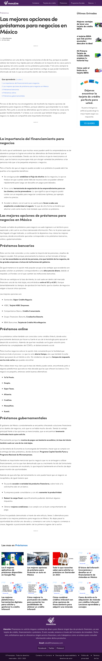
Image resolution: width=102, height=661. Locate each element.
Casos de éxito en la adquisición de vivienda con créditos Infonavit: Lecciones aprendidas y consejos (89, 602)
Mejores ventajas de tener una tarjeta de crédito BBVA (85, 25)
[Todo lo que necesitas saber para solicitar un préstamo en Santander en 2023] (64, 564)
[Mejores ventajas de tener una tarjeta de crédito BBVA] (98, 25)
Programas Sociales (78, 3)
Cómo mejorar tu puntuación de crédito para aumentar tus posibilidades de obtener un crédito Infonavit (37, 603)
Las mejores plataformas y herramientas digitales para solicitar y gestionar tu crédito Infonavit (11, 603)
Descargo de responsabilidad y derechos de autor (66, 656)
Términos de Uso (96, 656)
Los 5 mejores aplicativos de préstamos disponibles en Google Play (11, 571)
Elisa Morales (7, 38)
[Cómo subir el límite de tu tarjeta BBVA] (98, 71)
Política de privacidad (85, 656)
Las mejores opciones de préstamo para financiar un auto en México (37, 571)
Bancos (91, 3)
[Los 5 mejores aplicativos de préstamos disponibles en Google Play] (12, 564)
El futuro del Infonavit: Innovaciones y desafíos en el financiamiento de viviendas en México (88, 572)
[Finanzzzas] (11, 3)
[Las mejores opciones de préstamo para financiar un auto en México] (38, 564)
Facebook (42, 648)
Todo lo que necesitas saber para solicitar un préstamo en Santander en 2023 (64, 571)
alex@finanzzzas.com (54, 643)
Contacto (49, 655)
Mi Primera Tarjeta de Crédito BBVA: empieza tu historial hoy (83, 55)
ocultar (19, 79)
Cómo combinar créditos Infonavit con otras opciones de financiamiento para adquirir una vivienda (63, 602)
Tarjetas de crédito (49, 3)
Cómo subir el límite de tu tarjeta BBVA (83, 70)
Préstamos (63, 3)
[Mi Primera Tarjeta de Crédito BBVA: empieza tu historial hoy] (98, 56)
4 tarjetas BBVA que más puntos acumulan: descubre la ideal (85, 40)
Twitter (51, 648)
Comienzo (35, 3)
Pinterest (60, 648)
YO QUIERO (89, 123)
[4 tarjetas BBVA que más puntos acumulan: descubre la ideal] (98, 40)
